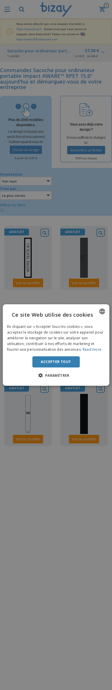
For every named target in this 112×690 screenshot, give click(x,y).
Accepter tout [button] (56, 361)
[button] (56, 375)
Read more (92, 349)
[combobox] (102, 311)
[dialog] (56, 345)
